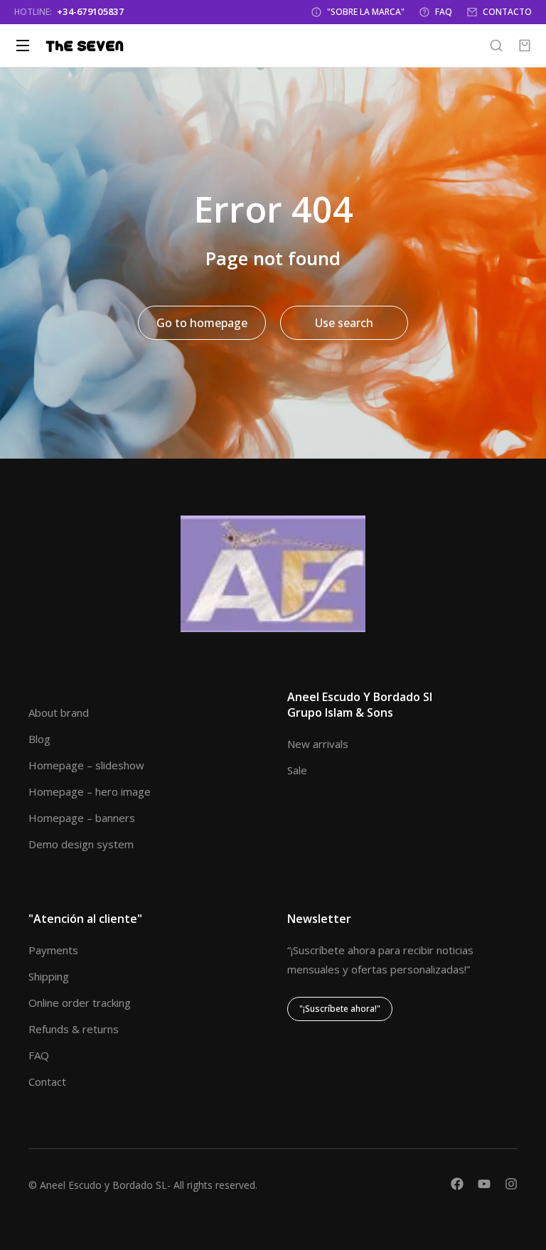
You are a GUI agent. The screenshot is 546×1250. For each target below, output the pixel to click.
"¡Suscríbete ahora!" (339, 1009)
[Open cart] (525, 45)
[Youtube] (484, 1183)
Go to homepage (201, 323)
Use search (344, 323)
